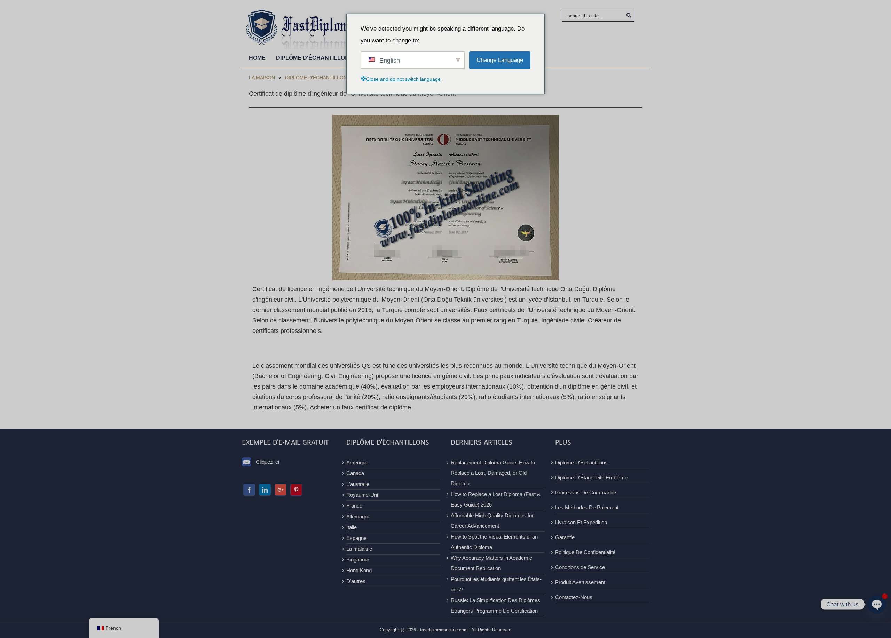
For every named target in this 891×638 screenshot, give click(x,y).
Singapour (357, 560)
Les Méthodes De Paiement (586, 507)
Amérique (357, 462)
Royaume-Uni (362, 495)
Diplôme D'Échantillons (317, 77)
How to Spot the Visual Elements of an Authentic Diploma (494, 542)
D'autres (355, 581)
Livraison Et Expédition (581, 522)
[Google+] (280, 490)
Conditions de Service (580, 567)
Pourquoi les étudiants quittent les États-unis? (496, 584)
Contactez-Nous (573, 597)
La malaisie (359, 549)
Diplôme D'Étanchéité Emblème (591, 477)
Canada (355, 473)
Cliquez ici (267, 462)
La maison (262, 77)
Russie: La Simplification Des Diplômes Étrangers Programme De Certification (495, 605)
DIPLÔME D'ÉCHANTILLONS (314, 58)
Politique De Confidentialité (585, 552)
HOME (257, 58)
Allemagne (358, 516)
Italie (351, 527)
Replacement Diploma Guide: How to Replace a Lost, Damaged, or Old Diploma (493, 473)
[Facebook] (249, 490)
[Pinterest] (296, 490)
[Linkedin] (265, 490)
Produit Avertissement (580, 582)
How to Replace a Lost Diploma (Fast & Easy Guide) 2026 (496, 499)
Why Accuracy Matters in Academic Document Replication (491, 563)
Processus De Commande (585, 492)
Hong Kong (359, 570)
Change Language (499, 60)
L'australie (357, 484)
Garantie (565, 537)
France (354, 506)
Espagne (356, 538)
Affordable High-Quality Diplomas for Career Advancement (492, 520)
